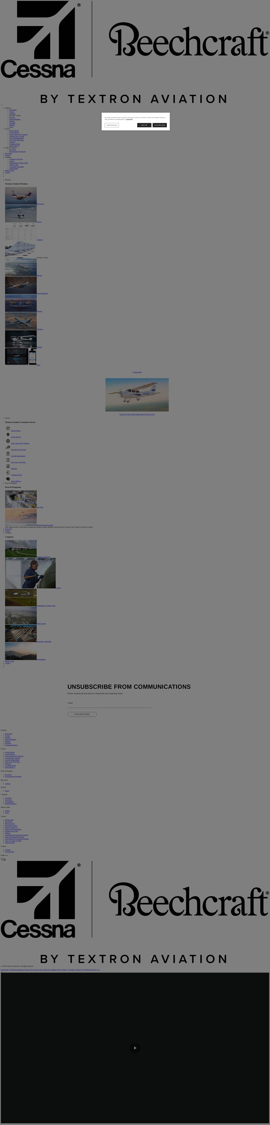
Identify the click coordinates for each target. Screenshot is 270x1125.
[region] (135, 121)
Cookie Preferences (111, 125)
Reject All (144, 125)
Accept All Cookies (159, 125)
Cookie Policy (129, 119)
